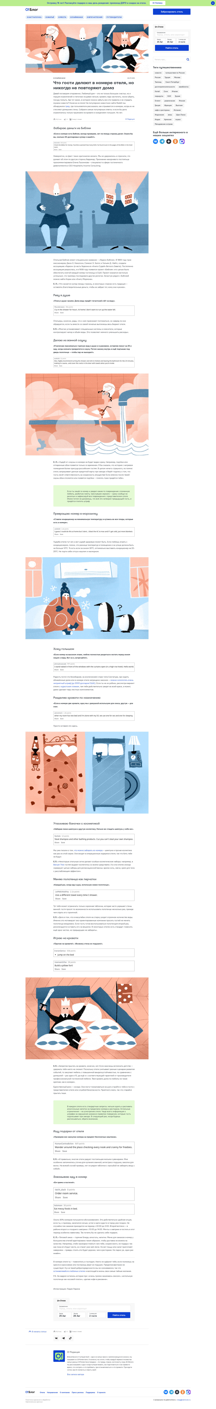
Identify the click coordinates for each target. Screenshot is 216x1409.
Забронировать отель (172, 11)
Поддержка (90, 1392)
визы (170, 115)
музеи (178, 119)
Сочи (166, 91)
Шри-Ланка (180, 115)
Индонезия (159, 115)
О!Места (62, 17)
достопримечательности (165, 87)
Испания (177, 110)
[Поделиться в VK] (56, 1338)
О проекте (101, 1392)
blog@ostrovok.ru (183, 1400)
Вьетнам (179, 105)
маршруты (159, 96)
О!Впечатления (94, 17)
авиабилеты (183, 87)
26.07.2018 (131, 78)
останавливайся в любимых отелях (69, 1271)
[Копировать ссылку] (70, 1338)
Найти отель (119, 1315)
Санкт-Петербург (172, 82)
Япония (182, 101)
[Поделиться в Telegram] (63, 1338)
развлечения (169, 101)
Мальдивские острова (163, 124)
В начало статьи (38, 1331)
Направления (52, 1392)
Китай (157, 91)
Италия (175, 91)
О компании (65, 1392)
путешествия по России (175, 73)
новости (158, 73)
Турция (167, 77)
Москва (177, 77)
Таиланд (158, 82)
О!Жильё (50, 17)
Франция (168, 105)
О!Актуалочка (34, 17)
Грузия (177, 96)
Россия (157, 77)
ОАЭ (169, 96)
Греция (157, 105)
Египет (157, 101)
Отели (42, 1392)
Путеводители (114, 17)
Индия (157, 119)
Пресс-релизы (78, 1392)
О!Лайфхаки (76, 17)
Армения (167, 119)
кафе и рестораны (162, 110)
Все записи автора (75, 1374)
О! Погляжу (157, 3)
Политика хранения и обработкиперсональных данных (38, 1401)
